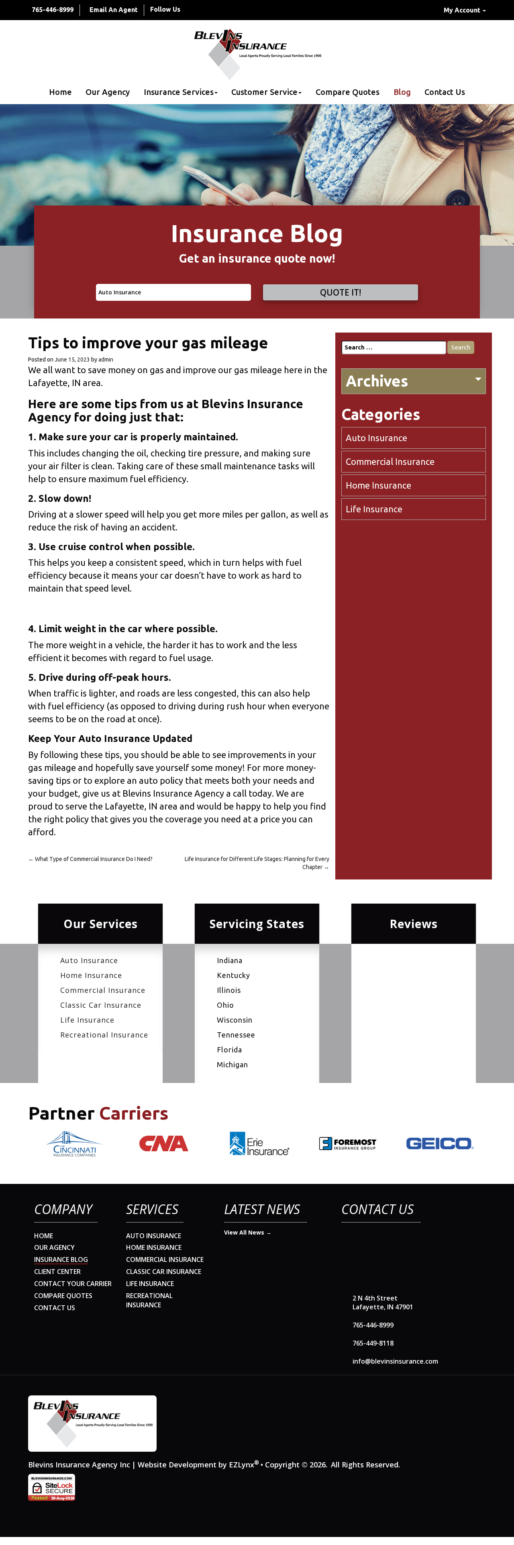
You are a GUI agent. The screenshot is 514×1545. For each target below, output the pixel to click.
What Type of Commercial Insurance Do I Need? (90, 859)
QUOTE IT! (340, 292)
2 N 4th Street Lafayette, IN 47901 (383, 1303)
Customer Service (264, 92)
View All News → (247, 1232)
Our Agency (108, 92)
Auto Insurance (376, 438)
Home (60, 92)
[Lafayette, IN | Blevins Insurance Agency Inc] (257, 54)
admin (105, 359)
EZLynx (241, 1464)
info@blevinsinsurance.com (395, 1361)
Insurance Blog (61, 1259)
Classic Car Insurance (100, 1005)
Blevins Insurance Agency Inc (79, 1464)
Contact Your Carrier (73, 1283)
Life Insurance (374, 509)
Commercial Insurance (390, 461)
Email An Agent (114, 9)
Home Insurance (378, 485)
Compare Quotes (347, 92)
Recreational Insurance (104, 1034)
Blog (402, 92)
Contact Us (444, 92)
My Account (463, 10)
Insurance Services (179, 92)
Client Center (57, 1271)
